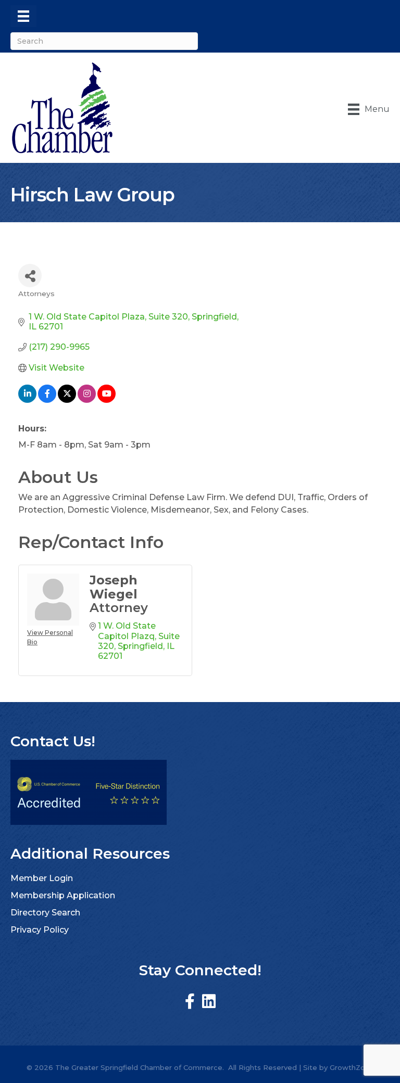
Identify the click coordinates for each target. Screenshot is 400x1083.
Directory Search (45, 913)
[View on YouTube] (106, 400)
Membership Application (62, 895)
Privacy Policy (39, 930)
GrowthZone (352, 1067)
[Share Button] (30, 275)
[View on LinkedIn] (27, 400)
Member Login (41, 878)
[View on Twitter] (67, 400)
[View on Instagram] (87, 400)
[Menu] (23, 16)
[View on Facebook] (47, 400)
